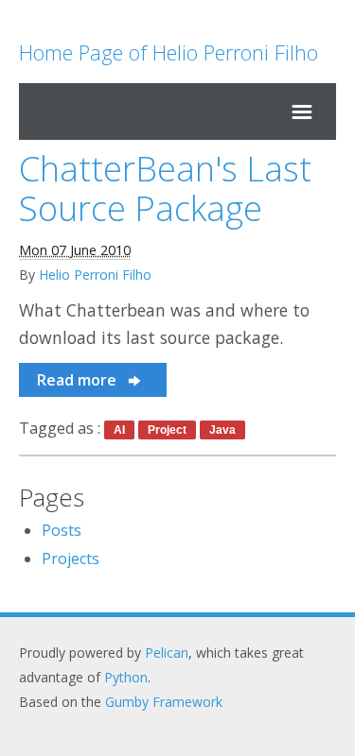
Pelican (166, 653)
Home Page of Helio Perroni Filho (168, 52)
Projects (70, 558)
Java (222, 430)
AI (119, 430)
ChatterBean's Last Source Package (165, 189)
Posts (61, 530)
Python (126, 677)
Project (167, 430)
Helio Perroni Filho (95, 275)
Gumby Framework (163, 702)
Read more (78, 379)
